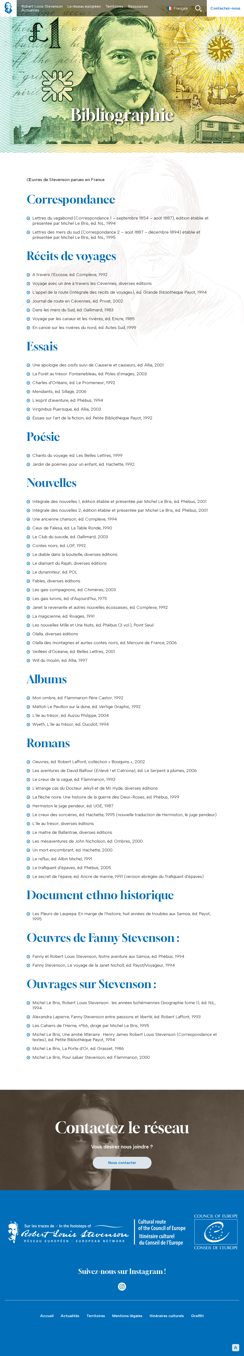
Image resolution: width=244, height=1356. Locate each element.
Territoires (114, 6)
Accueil (47, 1316)
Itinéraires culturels (167, 1316)
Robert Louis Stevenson (42, 6)
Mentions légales (127, 1316)
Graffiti (197, 1316)
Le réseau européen (84, 6)
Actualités (30, 10)
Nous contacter (122, 1162)
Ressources (138, 6)
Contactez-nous (225, 8)
